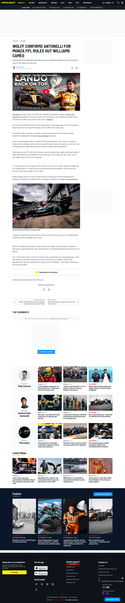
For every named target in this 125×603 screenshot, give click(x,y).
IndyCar (54, 3)
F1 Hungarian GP (82, 7)
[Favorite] (72, 68)
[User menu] (122, 3)
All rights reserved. (72, 600)
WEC (62, 3)
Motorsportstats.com (72, 579)
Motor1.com (69, 570)
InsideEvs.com (70, 567)
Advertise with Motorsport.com (107, 569)
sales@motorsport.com (105, 575)
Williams (49, 119)
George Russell (43, 136)
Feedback (101, 566)
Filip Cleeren (20, 67)
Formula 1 (21, 3)
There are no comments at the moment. (46, 318)
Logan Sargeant (72, 179)
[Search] (118, 3)
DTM (77, 3)
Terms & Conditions (52, 597)
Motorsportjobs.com (72, 573)
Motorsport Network (58, 600)
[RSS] (36, 590)
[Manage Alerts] (49, 290)
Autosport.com (70, 576)
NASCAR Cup (43, 3)
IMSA (70, 3)
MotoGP (31, 3)
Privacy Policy (73, 597)
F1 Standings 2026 (68, 7)
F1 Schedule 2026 (54, 7)
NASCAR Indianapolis (96, 7)
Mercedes (16, 114)
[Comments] (77, 68)
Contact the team (103, 572)
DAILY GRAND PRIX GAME (39, 7)
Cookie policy (63, 597)
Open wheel (87, 3)
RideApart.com (70, 582)
